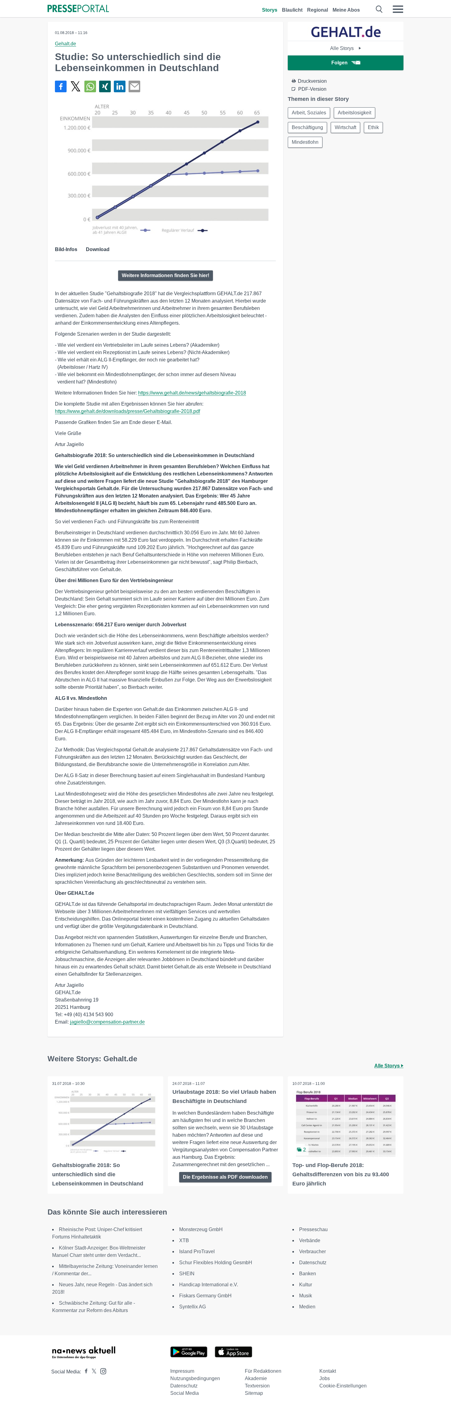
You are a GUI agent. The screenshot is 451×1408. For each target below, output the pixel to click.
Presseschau (313, 1229)
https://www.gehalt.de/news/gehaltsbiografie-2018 (192, 392)
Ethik (373, 127)
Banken (307, 1273)
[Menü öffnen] (397, 9)
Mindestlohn (305, 142)
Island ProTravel (197, 1251)
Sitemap (254, 1393)
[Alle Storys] (345, 35)
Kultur (305, 1284)
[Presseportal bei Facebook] (84, 1371)
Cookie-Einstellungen (343, 1385)
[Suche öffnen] (379, 9)
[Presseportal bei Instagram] (101, 1370)
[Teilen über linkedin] (119, 86)
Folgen (339, 62)
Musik (305, 1295)
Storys (269, 10)
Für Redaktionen (263, 1371)
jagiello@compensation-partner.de (107, 1022)
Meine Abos (346, 10)
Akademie (256, 1378)
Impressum (182, 1371)
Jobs (324, 1378)
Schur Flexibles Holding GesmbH (215, 1262)
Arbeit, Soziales (309, 112)
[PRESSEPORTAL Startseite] (78, 9)
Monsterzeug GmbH (201, 1229)
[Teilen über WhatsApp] (90, 86)
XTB (184, 1240)
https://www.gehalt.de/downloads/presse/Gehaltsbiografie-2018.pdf (127, 411)
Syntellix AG (192, 1306)
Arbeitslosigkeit (354, 112)
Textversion (257, 1385)
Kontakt (327, 1371)
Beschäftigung (307, 127)
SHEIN (187, 1273)
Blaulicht (292, 10)
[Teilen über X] (75, 86)
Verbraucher (312, 1251)
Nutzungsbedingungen (195, 1378)
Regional (317, 10)
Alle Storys (342, 48)
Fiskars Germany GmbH (205, 1295)
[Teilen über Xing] (105, 86)
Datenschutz (312, 1262)
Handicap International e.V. (208, 1284)
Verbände (309, 1240)
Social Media (184, 1393)
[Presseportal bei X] (92, 1371)
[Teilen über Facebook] (61, 86)
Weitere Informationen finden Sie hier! (165, 275)
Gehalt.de (65, 43)
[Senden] (134, 86)
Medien (307, 1306)
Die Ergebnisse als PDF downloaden (225, 1177)
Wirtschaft (345, 127)
